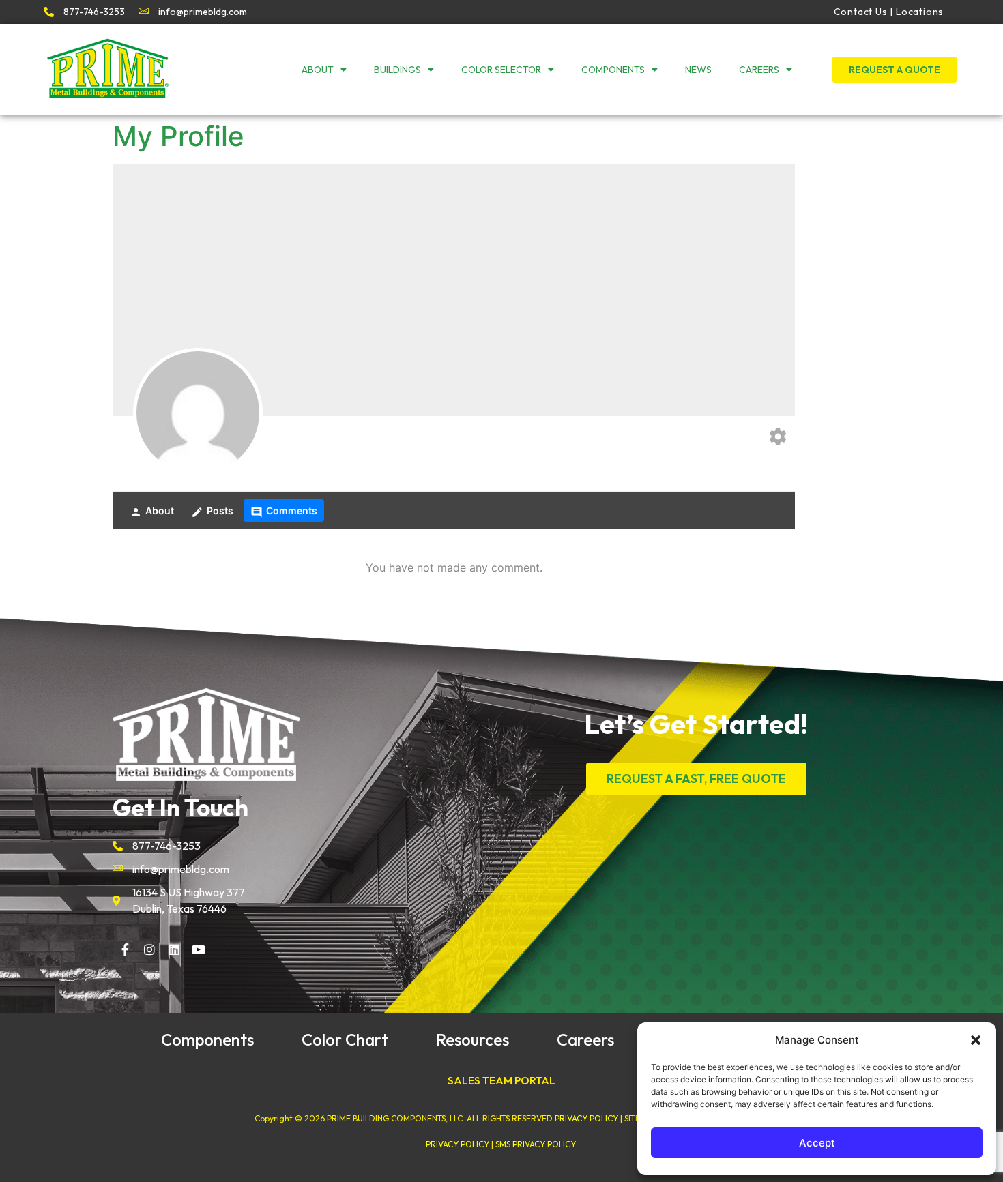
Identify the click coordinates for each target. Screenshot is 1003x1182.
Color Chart (345, 1039)
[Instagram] (149, 949)
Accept (817, 1142)
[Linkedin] (174, 949)
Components (613, 69)
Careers (759, 69)
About (318, 69)
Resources (472, 1039)
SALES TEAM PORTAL (501, 1080)
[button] (976, 1040)
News (698, 69)
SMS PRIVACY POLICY (535, 1144)
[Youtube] (198, 949)
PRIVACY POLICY (586, 1118)
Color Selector (501, 69)
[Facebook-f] (125, 949)
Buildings (397, 69)
